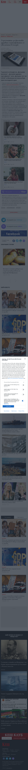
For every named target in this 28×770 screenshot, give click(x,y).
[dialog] (14, 385)
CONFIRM (8, 406)
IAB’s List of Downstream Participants (15, 378)
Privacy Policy (21, 410)
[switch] (23, 385)
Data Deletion (6, 410)
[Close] (25, 359)
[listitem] (14, 382)
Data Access (14, 410)
